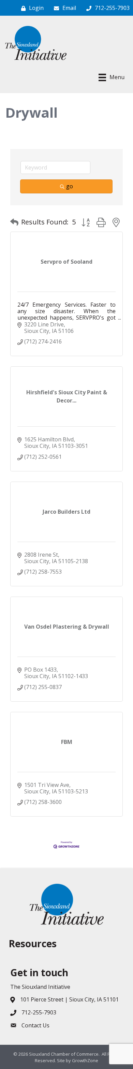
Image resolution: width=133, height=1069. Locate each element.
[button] (14, 222)
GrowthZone (85, 1060)
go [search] (69, 186)
